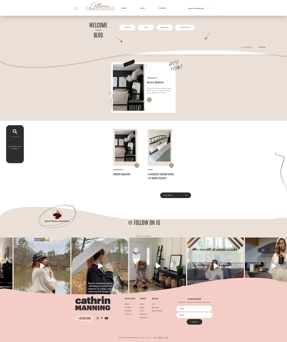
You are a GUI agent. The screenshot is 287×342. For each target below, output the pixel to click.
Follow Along (85, 318)
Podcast (128, 314)
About (127, 304)
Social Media (185, 27)
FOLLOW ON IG (147, 222)
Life (146, 27)
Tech (142, 310)
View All (127, 27)
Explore (130, 298)
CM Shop (143, 317)
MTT (166, 337)
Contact (128, 307)
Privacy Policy (145, 337)
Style (142, 307)
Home (150, 169)
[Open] (86, 266)
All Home (261, 47)
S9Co (161, 337)
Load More (167, 195)
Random (143, 314)
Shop (143, 298)
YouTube (128, 310)
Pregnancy (118, 169)
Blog (155, 298)
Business (164, 27)
